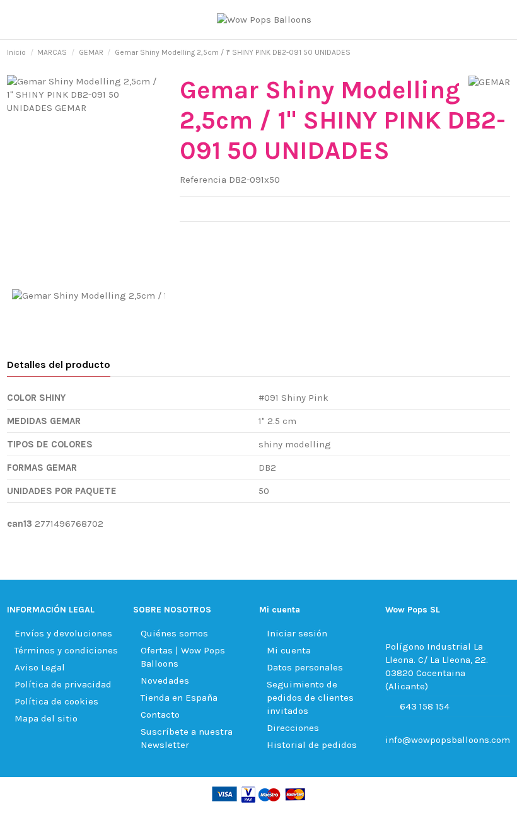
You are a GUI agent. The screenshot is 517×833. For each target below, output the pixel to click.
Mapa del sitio (46, 718)
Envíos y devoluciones (63, 633)
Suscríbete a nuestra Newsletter (187, 738)
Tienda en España (179, 697)
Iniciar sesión (297, 633)
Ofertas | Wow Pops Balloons (183, 657)
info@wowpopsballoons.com (447, 739)
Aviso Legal (40, 667)
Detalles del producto (58, 365)
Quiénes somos (174, 633)
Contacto (160, 714)
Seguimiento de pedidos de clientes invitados (310, 697)
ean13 (19, 523)
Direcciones (293, 727)
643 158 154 (425, 706)
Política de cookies (56, 701)
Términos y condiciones (66, 650)
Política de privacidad (63, 684)
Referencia (203, 179)
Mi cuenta (289, 650)
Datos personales (305, 667)
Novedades (165, 680)
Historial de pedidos (312, 744)
